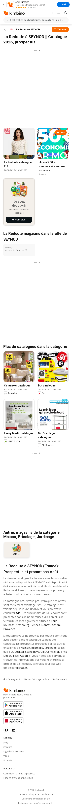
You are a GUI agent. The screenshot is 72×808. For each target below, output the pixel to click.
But (11, 652)
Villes (6, 755)
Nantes (46, 625)
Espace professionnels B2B (18, 777)
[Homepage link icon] (4, 679)
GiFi (43, 652)
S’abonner (62, 29)
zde (18, 613)
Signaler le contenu (13, 751)
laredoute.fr (19, 668)
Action (24, 656)
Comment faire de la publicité (19, 773)
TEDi (16, 656)
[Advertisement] (36, 88)
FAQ (5, 742)
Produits (7, 760)
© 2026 (36, 790)
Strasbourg (22, 625)
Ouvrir (63, 4)
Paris (54, 621)
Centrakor (52, 652)
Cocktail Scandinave (27, 652)
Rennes (35, 625)
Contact (7, 747)
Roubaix (8, 625)
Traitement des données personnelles (36, 803)
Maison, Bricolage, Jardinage (39, 648)
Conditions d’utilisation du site (36, 798)
